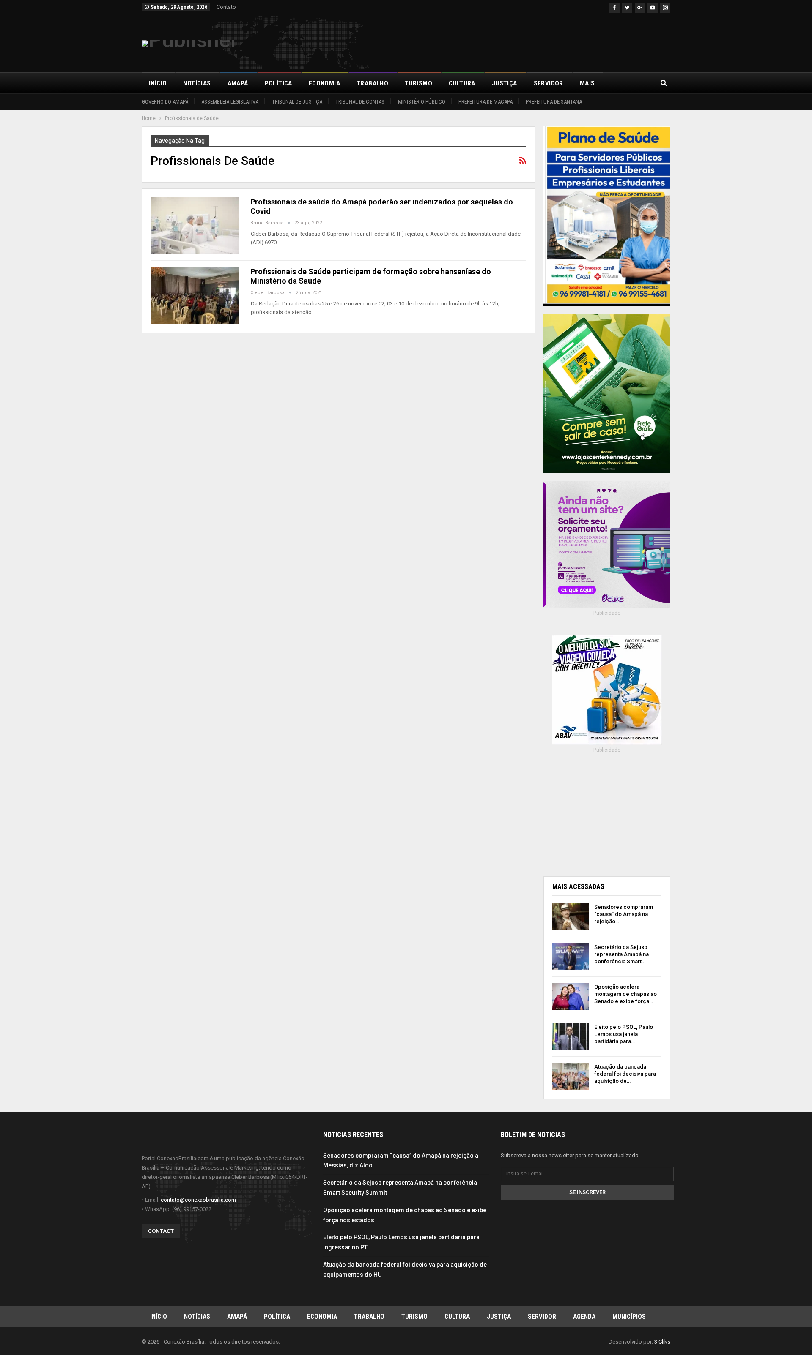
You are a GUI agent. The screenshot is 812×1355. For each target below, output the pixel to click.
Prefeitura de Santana (554, 101)
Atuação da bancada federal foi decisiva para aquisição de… (625, 1073)
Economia (324, 83)
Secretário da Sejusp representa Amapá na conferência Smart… (621, 954)
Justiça (504, 83)
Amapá (238, 83)
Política (278, 83)
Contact (161, 1231)
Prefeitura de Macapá (485, 101)
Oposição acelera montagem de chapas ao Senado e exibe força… (625, 994)
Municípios (629, 1316)
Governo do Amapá (165, 101)
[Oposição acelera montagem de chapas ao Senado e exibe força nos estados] (570, 996)
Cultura (462, 83)
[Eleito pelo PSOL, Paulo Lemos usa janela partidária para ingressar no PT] (570, 1036)
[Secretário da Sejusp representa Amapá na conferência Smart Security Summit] (570, 957)
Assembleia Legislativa (229, 101)
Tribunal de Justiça (297, 101)
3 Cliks (662, 1342)
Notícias (197, 83)
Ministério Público (421, 101)
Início (158, 83)
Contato (226, 7)
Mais (587, 83)
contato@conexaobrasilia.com (198, 1200)
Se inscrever (587, 1192)
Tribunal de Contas (359, 101)
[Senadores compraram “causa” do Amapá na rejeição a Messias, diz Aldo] (570, 916)
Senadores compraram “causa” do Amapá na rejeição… (623, 914)
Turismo (418, 83)
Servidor (548, 83)
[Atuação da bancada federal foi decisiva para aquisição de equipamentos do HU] (570, 1076)
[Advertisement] (516, 42)
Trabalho (372, 83)
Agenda (584, 1316)
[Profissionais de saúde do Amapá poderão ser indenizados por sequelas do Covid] (195, 225)
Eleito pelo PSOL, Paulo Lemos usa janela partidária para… (623, 1034)
